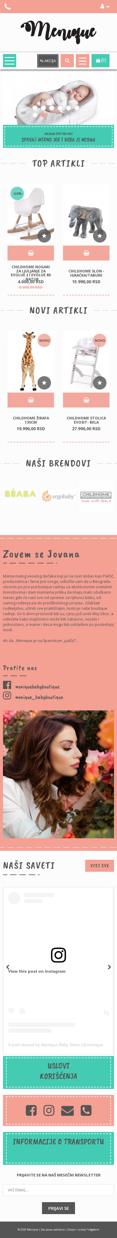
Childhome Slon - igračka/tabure (86, 273)
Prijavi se (58, 1208)
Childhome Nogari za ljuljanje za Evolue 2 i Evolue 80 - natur (31, 273)
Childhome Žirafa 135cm (31, 420)
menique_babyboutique (38, 697)
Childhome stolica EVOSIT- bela (86, 420)
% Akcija (48, 60)
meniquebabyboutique (36, 686)
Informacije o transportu (58, 1141)
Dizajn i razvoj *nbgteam (83, 1229)
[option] (30, 239)
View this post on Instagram (36, 971)
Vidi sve (99, 866)
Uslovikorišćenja (58, 1070)
